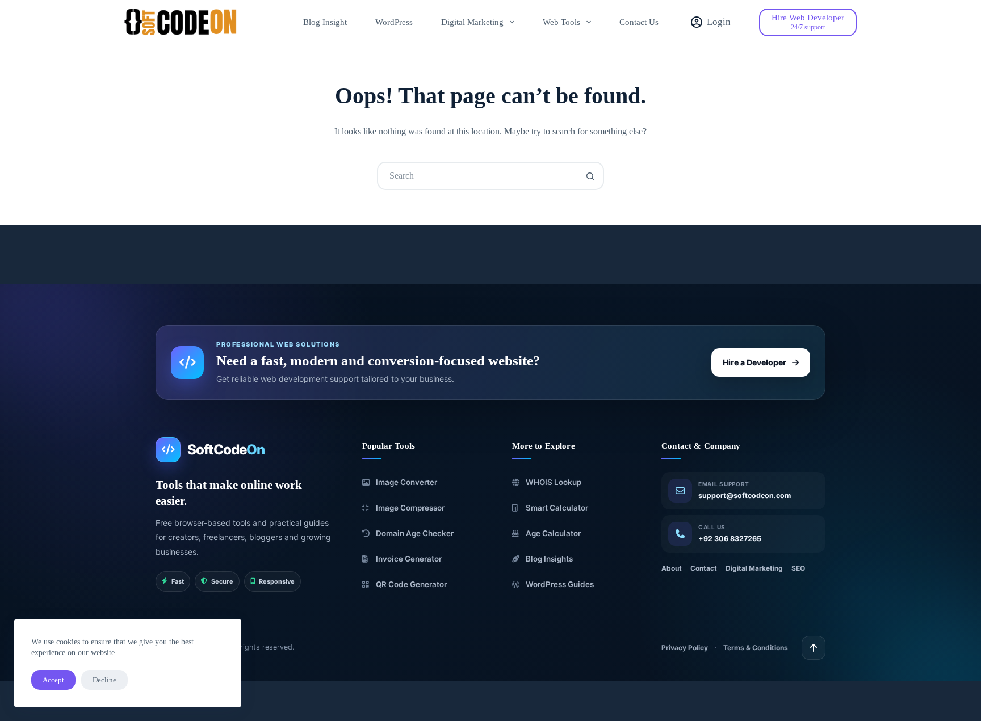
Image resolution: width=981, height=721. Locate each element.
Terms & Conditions (755, 647)
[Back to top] (813, 648)
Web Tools (561, 22)
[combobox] (477, 176)
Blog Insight (325, 22)
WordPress (394, 22)
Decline (104, 680)
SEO (798, 568)
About (671, 568)
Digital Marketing (472, 22)
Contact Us (639, 22)
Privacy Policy (684, 647)
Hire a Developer (754, 362)
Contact (703, 568)
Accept (53, 680)
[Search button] (590, 176)
